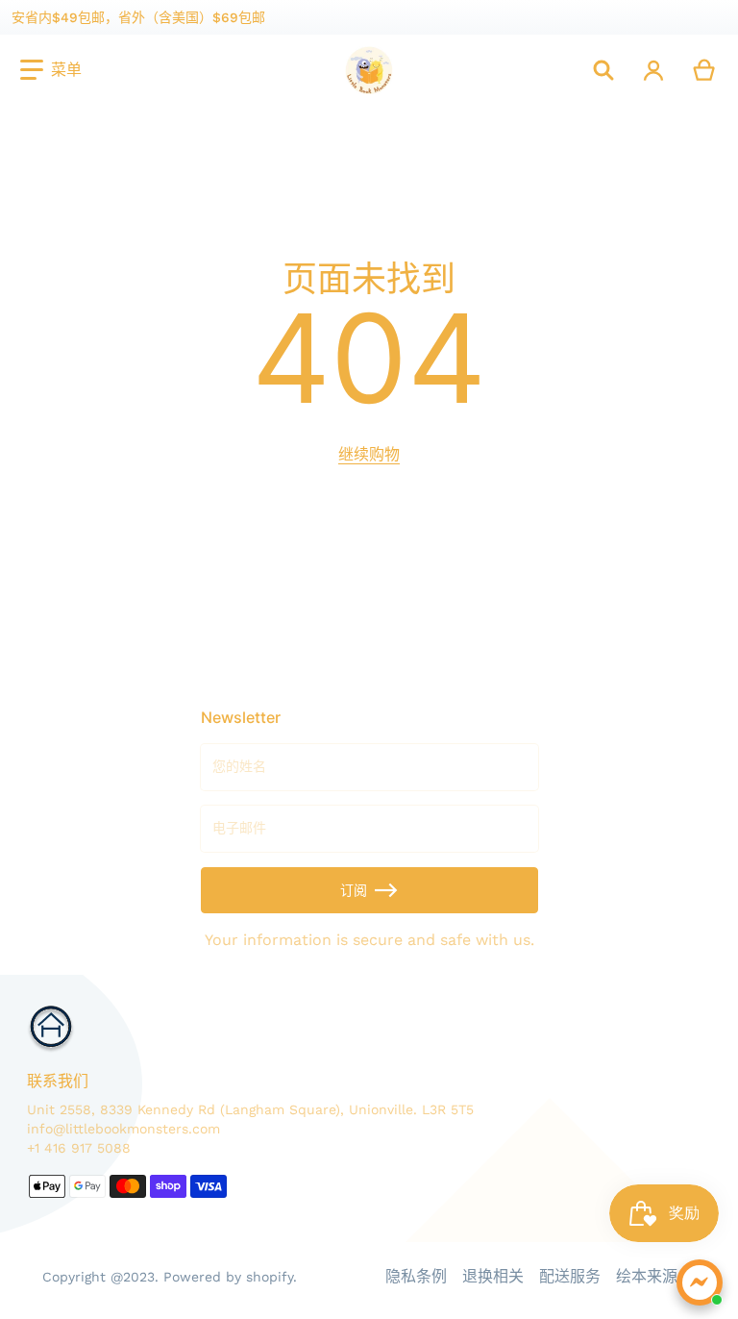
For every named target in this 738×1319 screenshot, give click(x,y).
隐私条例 (416, 1276)
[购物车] (704, 70)
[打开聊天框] (699, 1282)
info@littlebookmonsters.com (123, 1128)
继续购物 (369, 454)
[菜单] (51, 70)
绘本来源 (646, 1276)
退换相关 (493, 1276)
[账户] (654, 70)
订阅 (353, 890)
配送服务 (570, 1276)
